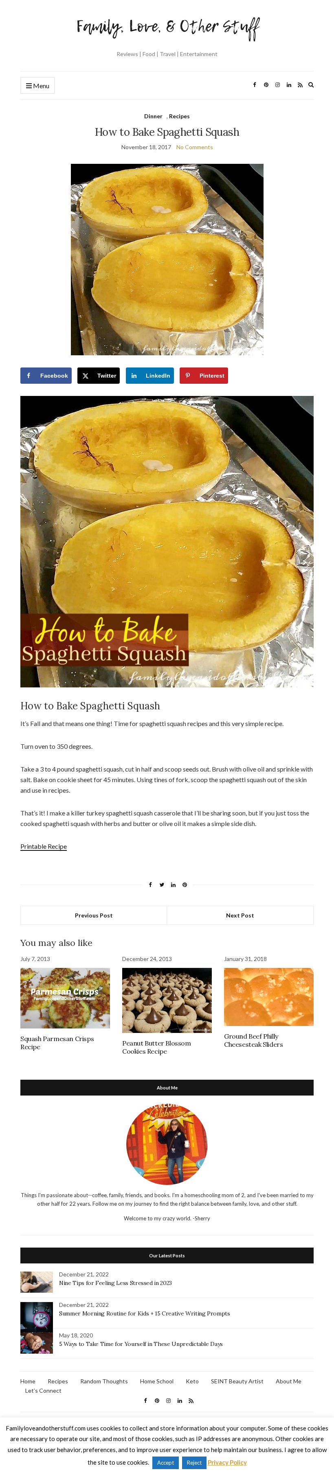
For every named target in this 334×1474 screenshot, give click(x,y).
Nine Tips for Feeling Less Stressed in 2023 (115, 1283)
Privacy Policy (227, 1462)
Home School (157, 1381)
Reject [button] (194, 1462)
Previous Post (94, 915)
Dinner (153, 116)
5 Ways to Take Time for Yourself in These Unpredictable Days (141, 1344)
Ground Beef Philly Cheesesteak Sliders (253, 1040)
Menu (40, 85)
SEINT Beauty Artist (237, 1381)
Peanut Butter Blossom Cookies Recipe (156, 1047)
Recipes (179, 116)
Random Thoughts (104, 1381)
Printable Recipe (43, 846)
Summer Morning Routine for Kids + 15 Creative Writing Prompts (144, 1313)
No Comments (194, 146)
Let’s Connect (43, 1390)
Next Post (240, 915)
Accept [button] (165, 1462)
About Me (288, 1381)
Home (27, 1381)
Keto (192, 1381)
